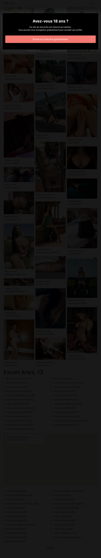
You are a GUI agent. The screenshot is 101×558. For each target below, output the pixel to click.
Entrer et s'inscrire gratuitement (50, 39)
